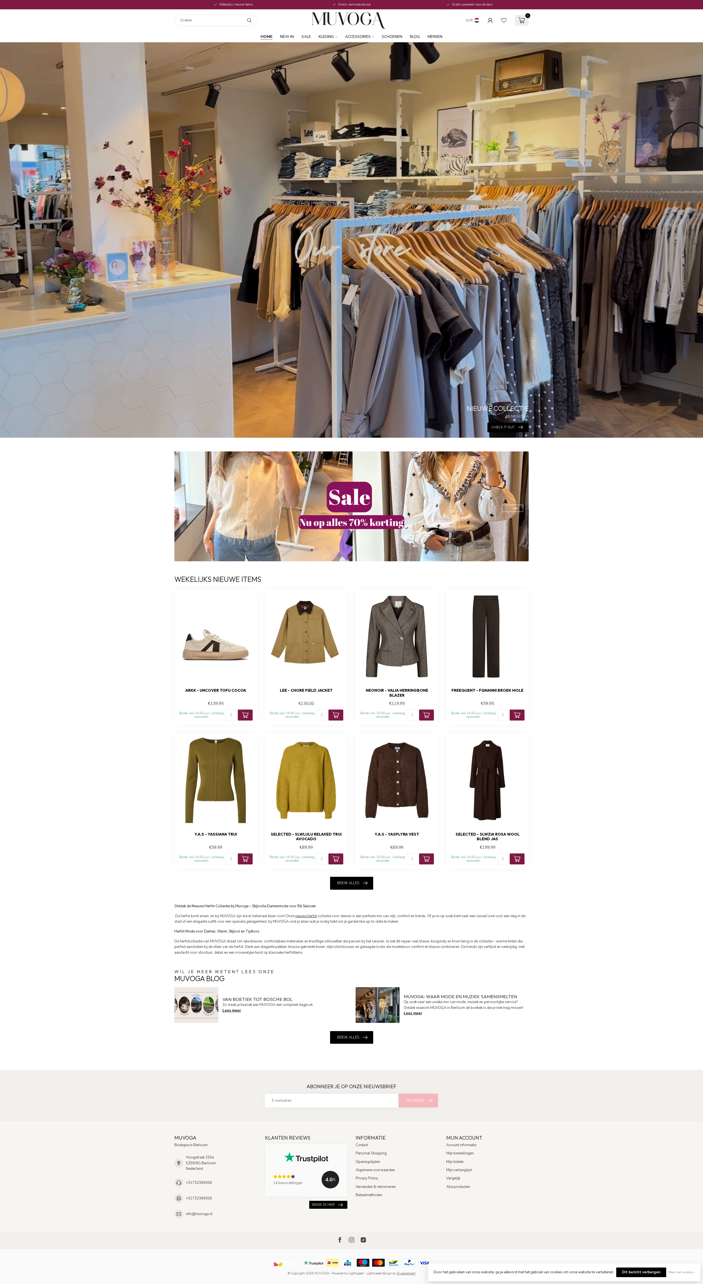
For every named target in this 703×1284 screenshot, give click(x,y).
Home (266, 36)
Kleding (326, 36)
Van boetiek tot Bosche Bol (257, 999)
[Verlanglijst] (504, 20)
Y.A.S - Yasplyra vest (397, 834)
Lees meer (231, 1010)
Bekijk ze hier (323, 1205)
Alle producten (458, 1186)
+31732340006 (199, 1182)
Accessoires (358, 36)
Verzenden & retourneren (376, 1186)
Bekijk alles (348, 883)
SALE (306, 36)
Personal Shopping (371, 1153)
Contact (362, 1145)
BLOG (415, 36)
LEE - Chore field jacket (306, 690)
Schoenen (392, 36)
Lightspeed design (379, 1273)
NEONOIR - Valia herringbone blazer (397, 692)
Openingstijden (368, 1161)
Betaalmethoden (369, 1195)
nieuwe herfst (306, 916)
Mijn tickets (455, 1161)
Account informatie (461, 1145)
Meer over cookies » (681, 1272)
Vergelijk (453, 1178)
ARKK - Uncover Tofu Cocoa (215, 690)
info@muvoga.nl (199, 1214)
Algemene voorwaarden (375, 1170)
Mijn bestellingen (460, 1153)
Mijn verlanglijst (459, 1170)
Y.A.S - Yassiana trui (215, 834)
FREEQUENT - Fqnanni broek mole (487, 690)
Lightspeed (356, 1273)
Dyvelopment (406, 1273)
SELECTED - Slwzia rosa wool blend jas (488, 836)
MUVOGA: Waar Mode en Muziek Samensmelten (460, 996)
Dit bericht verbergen (641, 1272)
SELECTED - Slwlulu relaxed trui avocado (306, 836)
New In (287, 36)
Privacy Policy (367, 1178)
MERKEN (435, 36)
